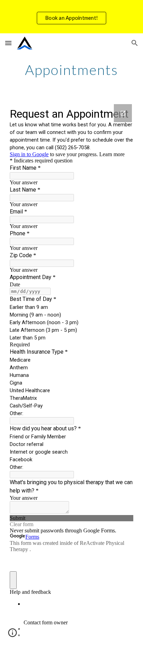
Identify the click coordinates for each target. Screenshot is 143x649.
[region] (71, 16)
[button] (8, 42)
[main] (71, 69)
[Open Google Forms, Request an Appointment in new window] (123, 113)
